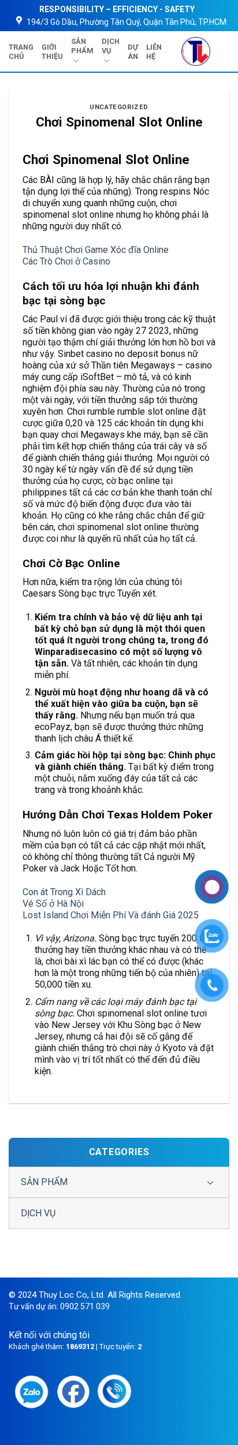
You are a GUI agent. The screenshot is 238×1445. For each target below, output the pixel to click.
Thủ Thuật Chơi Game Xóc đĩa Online (96, 249)
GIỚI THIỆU (52, 52)
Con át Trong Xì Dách (64, 892)
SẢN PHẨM (82, 46)
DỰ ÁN (133, 52)
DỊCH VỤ (111, 46)
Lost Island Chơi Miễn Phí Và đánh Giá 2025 (111, 915)
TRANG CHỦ (21, 52)
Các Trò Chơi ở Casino (66, 261)
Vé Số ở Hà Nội (53, 903)
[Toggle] (210, 1182)
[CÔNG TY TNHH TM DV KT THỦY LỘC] (195, 51)
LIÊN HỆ (154, 52)
